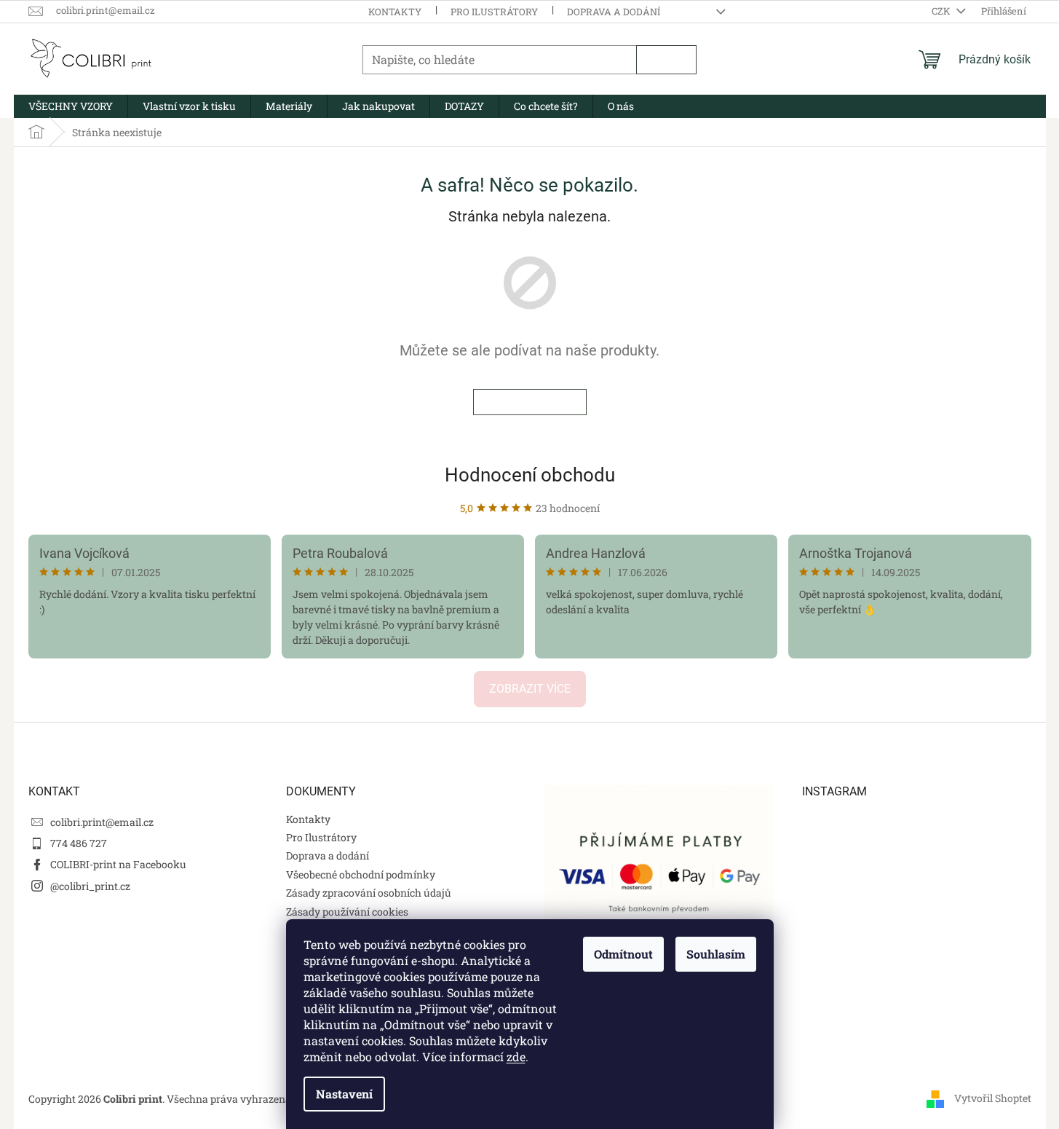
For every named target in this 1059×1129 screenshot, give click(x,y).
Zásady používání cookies (347, 911)
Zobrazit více (530, 689)
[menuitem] (70, 106)
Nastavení (344, 1093)
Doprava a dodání (613, 11)
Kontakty (394, 11)
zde (516, 1056)
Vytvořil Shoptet (992, 1098)
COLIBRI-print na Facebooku (118, 864)
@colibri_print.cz (90, 886)
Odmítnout (623, 953)
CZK (942, 10)
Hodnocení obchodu (530, 475)
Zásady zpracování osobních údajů (368, 893)
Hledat (666, 60)
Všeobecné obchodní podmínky (360, 874)
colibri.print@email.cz (102, 822)
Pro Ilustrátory (494, 11)
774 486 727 (78, 843)
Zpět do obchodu (530, 402)
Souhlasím (715, 953)
